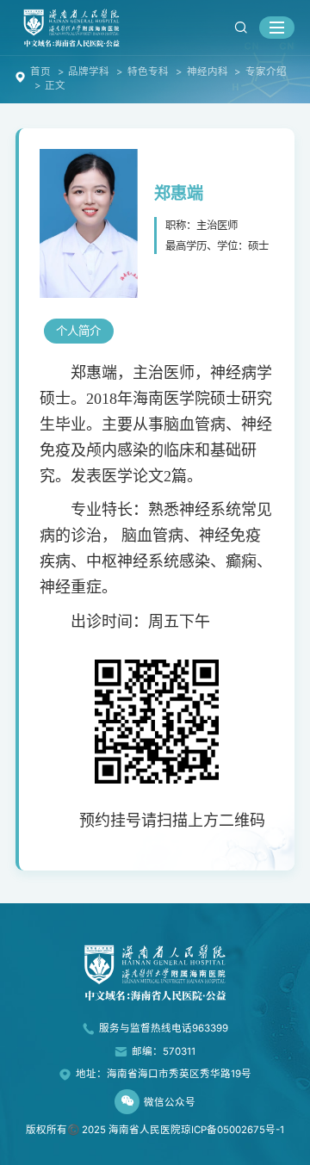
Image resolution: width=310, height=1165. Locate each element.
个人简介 (78, 331)
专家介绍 (266, 71)
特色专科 (148, 71)
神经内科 (207, 71)
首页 (40, 71)
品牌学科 (88, 71)
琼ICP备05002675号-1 (232, 1130)
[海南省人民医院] (71, 27)
